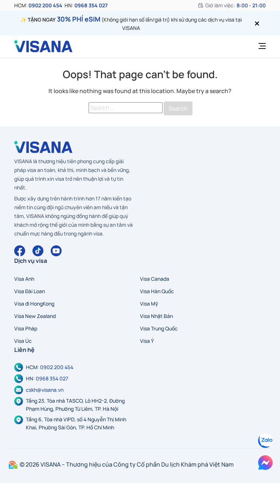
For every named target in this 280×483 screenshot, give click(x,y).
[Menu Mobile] (260, 46)
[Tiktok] (37, 250)
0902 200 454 (45, 5)
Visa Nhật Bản (156, 316)
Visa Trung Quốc (159, 328)
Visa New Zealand (35, 316)
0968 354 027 (91, 5)
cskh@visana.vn (44, 389)
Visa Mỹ (149, 303)
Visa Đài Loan (29, 291)
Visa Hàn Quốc (157, 291)
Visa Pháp (25, 328)
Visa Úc (23, 340)
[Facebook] (19, 250)
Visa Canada (154, 278)
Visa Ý (147, 340)
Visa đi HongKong (34, 303)
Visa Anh (24, 278)
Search (178, 108)
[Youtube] (56, 250)
